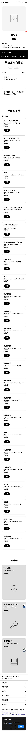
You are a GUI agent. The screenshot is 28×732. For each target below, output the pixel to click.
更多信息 (22, 56)
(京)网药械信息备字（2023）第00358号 (11, 714)
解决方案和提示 (4, 56)
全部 (10, 67)
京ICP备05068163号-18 (7, 712)
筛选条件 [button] (5, 116)
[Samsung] (4, 2)
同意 (21, 726)
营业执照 (23, 714)
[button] (14, 80)
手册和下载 (14, 56)
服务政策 (14, 38)
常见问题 (16, 67)
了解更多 (10, 723)
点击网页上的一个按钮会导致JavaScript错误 (14, 47)
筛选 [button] (4, 72)
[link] (25, 32)
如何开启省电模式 (7, 45)
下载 (7, 130)
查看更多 (6, 573)
